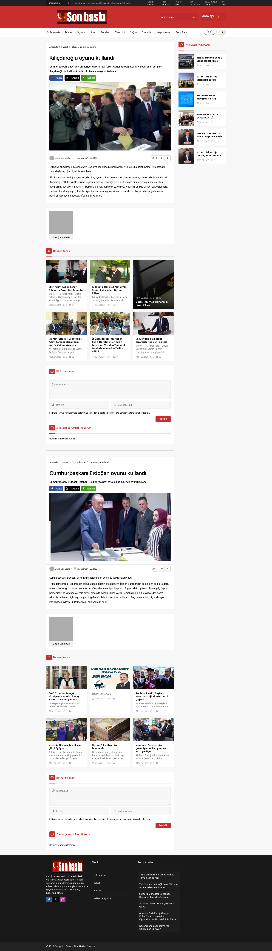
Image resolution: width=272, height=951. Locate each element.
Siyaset (64, 46)
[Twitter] (56, 899)
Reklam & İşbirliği (103, 898)
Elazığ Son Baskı (62, 158)
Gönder (91, 77)
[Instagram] (62, 899)
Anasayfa (53, 46)
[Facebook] (49, 899)
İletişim (97, 890)
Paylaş (59, 77)
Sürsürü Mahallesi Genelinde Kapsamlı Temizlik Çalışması (101, 3)
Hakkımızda (100, 875)
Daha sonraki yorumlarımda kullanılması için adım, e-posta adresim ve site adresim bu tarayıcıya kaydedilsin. (101, 413)
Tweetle (75, 77)
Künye (97, 882)
